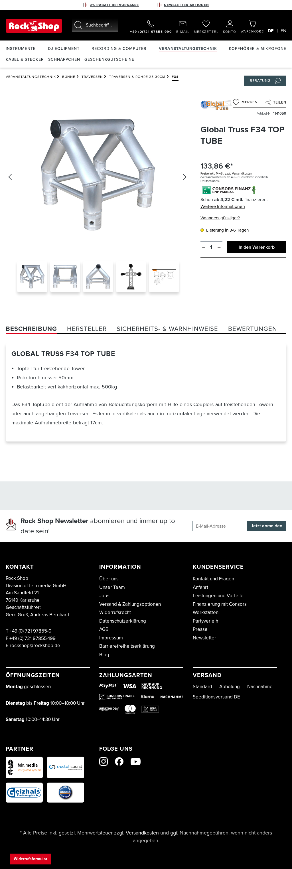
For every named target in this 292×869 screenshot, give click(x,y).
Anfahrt (200, 587)
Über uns (109, 578)
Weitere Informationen (222, 206)
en (283, 30)
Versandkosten (142, 832)
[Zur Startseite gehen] (34, 26)
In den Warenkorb (257, 247)
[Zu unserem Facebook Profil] (119, 761)
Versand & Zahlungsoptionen (130, 604)
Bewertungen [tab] (252, 328)
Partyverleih (205, 621)
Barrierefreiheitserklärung (127, 646)
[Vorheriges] (10, 177)
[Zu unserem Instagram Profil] (103, 761)
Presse (200, 629)
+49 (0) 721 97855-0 (30, 631)
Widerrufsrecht (115, 612)
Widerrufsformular (30, 859)
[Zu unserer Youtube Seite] (136, 762)
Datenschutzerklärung (122, 621)
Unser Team (112, 587)
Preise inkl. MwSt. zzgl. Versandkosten (226, 173)
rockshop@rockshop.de (35, 645)
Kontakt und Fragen (213, 578)
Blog (104, 654)
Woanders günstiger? (220, 218)
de (270, 30)
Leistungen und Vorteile (218, 595)
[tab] (31, 329)
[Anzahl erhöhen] (219, 247)
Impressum (111, 637)
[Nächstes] (184, 177)
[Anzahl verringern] (203, 247)
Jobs (104, 595)
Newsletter (204, 637)
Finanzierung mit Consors (220, 604)
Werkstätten (205, 612)
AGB (104, 629)
